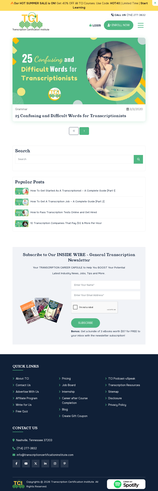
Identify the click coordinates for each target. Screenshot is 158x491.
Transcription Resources (124, 385)
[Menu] (140, 25)
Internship (68, 391)
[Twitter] (36, 463)
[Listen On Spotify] (126, 484)
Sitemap (113, 391)
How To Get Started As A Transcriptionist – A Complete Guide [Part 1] (72, 190)
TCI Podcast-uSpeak (121, 378)
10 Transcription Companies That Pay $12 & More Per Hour (66, 223)
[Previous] (74, 131)
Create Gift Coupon (74, 416)
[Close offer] (155, 3)
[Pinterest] (64, 463)
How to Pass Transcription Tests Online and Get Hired (63, 212)
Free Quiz (22, 411)
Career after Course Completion (75, 401)
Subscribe (85, 323)
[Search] (138, 159)
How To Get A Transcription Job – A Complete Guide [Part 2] (67, 201)
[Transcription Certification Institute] (31, 21)
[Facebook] (16, 463)
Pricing (66, 378)
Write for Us (24, 405)
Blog (65, 409)
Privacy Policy (117, 405)
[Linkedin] (45, 463)
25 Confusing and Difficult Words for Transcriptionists (70, 115)
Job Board (69, 385)
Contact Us (23, 385)
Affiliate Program (26, 398)
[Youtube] (26, 463)
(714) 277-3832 (129, 15)
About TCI (22, 378)
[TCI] (18, 484)
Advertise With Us (27, 391)
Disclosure (115, 398)
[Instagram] (55, 463)
